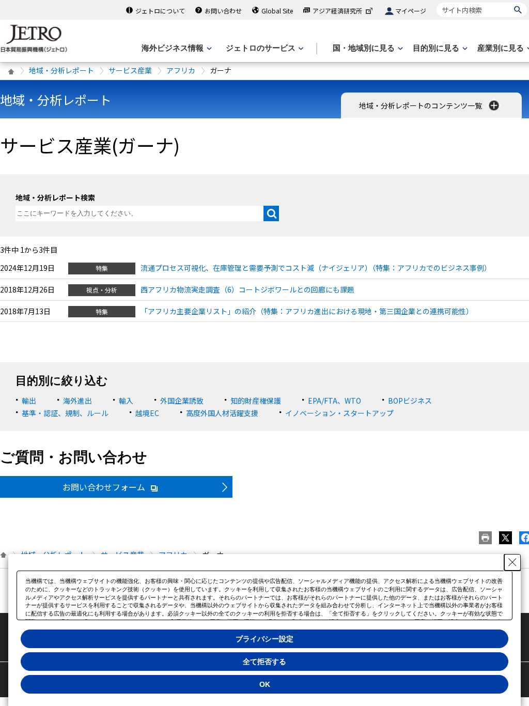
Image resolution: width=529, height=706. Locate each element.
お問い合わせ (223, 10)
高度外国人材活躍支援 (222, 413)
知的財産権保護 (255, 400)
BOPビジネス (410, 400)
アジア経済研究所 (337, 10)
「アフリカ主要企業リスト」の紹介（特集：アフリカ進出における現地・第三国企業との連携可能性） (307, 311)
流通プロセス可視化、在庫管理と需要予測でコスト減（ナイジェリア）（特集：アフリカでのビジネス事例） (316, 268)
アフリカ (180, 70)
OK (264, 684)
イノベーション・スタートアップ (339, 413)
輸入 (126, 400)
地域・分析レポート (61, 70)
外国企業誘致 (182, 400)
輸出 (29, 400)
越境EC (147, 413)
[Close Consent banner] (512, 562)
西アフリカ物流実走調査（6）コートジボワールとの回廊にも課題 (247, 289)
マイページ (410, 10)
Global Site (277, 10)
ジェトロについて (160, 10)
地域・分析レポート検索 (55, 197)
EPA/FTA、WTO (334, 400)
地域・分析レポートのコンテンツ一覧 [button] (421, 105)
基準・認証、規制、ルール (65, 413)
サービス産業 (130, 70)
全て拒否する (264, 661)
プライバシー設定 (264, 639)
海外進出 (77, 400)
